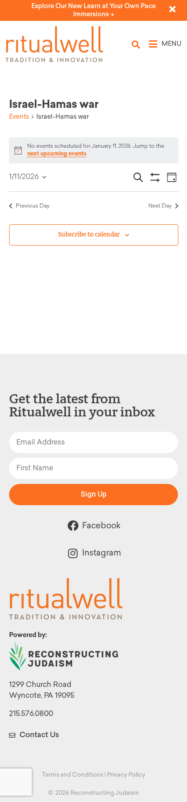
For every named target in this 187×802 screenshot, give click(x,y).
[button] (135, 44)
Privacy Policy (126, 774)
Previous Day (32, 206)
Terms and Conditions (72, 774)
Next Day (160, 206)
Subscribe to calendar (89, 234)
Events (19, 117)
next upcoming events (56, 153)
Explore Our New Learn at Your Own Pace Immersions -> (93, 10)
